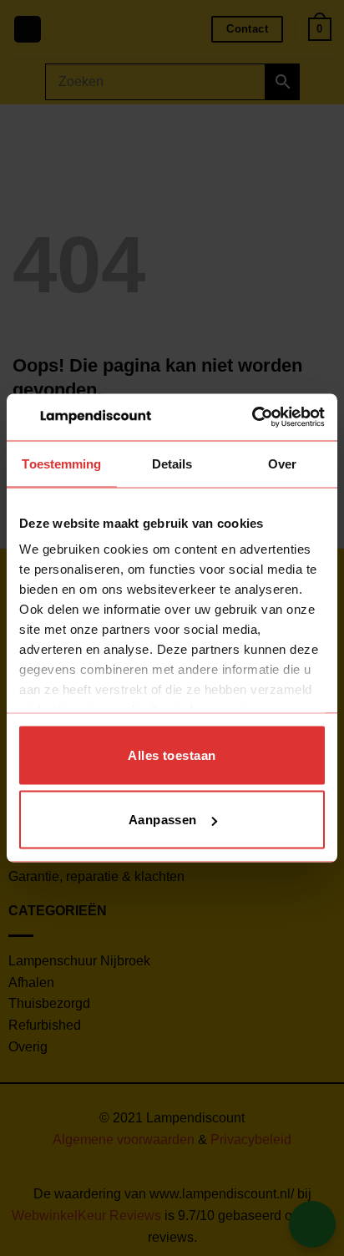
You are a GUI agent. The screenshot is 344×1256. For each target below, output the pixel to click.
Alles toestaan (171, 754)
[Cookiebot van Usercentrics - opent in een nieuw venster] (252, 417)
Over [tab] (282, 463)
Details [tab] (172, 463)
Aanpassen (163, 820)
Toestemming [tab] (61, 463)
